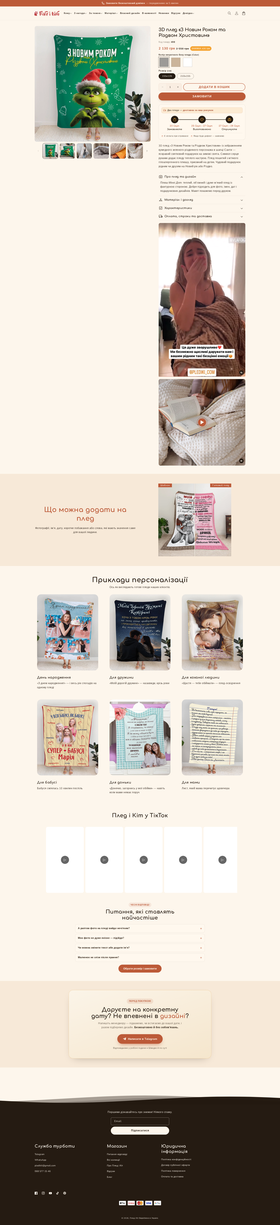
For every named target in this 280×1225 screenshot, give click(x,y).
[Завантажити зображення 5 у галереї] (118, 151)
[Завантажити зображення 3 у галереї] (84, 151)
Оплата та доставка (172, 1176)
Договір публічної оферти (175, 1165)
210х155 (185, 76)
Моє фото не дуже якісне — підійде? (101, 938)
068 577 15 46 (43, 1171)
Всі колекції (113, 1159)
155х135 (167, 76)
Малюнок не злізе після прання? (98, 957)
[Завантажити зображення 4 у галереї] (101, 151)
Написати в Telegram (142, 1039)
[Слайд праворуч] (147, 150)
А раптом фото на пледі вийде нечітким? (104, 928)
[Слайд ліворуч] (38, 150)
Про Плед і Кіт (115, 1165)
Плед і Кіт (134, 1218)
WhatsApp (40, 1159)
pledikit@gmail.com (45, 1165)
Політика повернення (173, 1170)
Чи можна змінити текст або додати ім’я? (104, 947)
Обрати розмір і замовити (140, 968)
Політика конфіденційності (176, 1159)
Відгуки (111, 1171)
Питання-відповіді (117, 1154)
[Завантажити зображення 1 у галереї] (50, 151)
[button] (68, 13)
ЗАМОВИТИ (202, 96)
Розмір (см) (165, 70)
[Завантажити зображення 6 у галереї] (135, 151)
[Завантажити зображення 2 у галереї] (67, 151)
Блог (109, 1177)
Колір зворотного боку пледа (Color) (179, 54)
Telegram (40, 1154)
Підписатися (140, 1130)
